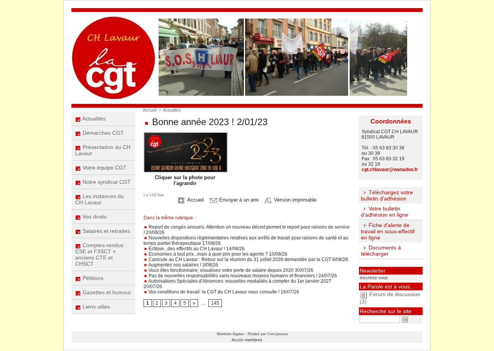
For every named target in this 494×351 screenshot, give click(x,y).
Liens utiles (95, 307)
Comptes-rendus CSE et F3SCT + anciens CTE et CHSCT (99, 254)
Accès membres (247, 339)
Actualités (93, 118)
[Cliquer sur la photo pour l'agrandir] (186, 134)
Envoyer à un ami (238, 200)
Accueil (149, 110)
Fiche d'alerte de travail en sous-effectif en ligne (387, 231)
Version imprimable (294, 200)
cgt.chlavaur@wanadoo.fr (390, 169)
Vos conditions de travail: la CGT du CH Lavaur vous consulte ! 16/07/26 (223, 292)
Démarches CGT (102, 133)
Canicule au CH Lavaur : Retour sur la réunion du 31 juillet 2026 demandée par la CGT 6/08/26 (247, 259)
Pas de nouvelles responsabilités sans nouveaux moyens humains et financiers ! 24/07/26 (242, 275)
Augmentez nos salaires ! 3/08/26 (182, 265)
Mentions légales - (231, 334)
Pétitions (92, 278)
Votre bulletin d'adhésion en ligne (384, 211)
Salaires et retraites (105, 231)
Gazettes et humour (106, 292)
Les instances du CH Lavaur (99, 199)
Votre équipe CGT (104, 167)
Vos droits (94, 217)
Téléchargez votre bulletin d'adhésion (387, 195)
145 (215, 303)
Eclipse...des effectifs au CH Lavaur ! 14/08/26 (196, 248)
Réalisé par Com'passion (268, 334)
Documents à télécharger (381, 250)
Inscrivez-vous (374, 277)
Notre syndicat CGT (106, 182)
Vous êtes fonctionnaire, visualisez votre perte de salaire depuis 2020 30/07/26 (230, 270)
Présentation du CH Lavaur (102, 150)
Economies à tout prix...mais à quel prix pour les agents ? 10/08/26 (217, 254)
